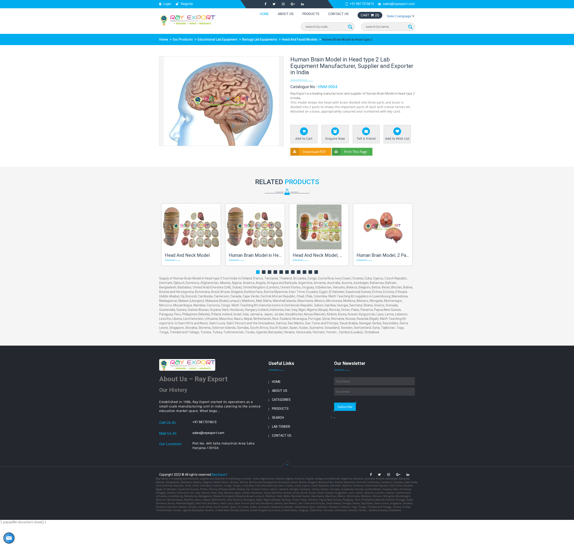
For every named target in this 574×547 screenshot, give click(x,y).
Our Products (183, 39)
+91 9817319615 (362, 4)
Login (167, 4)
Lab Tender (281, 426)
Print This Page (355, 151)
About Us (286, 14)
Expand (275, 60)
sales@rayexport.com (399, 4)
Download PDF (314, 151)
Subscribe (344, 406)
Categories (281, 399)
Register (186, 4)
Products (310, 14)
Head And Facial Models (299, 39)
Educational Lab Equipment (217, 39)
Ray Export (219, 474)
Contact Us (338, 14)
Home (264, 14)
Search (278, 417)
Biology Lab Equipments (259, 39)
